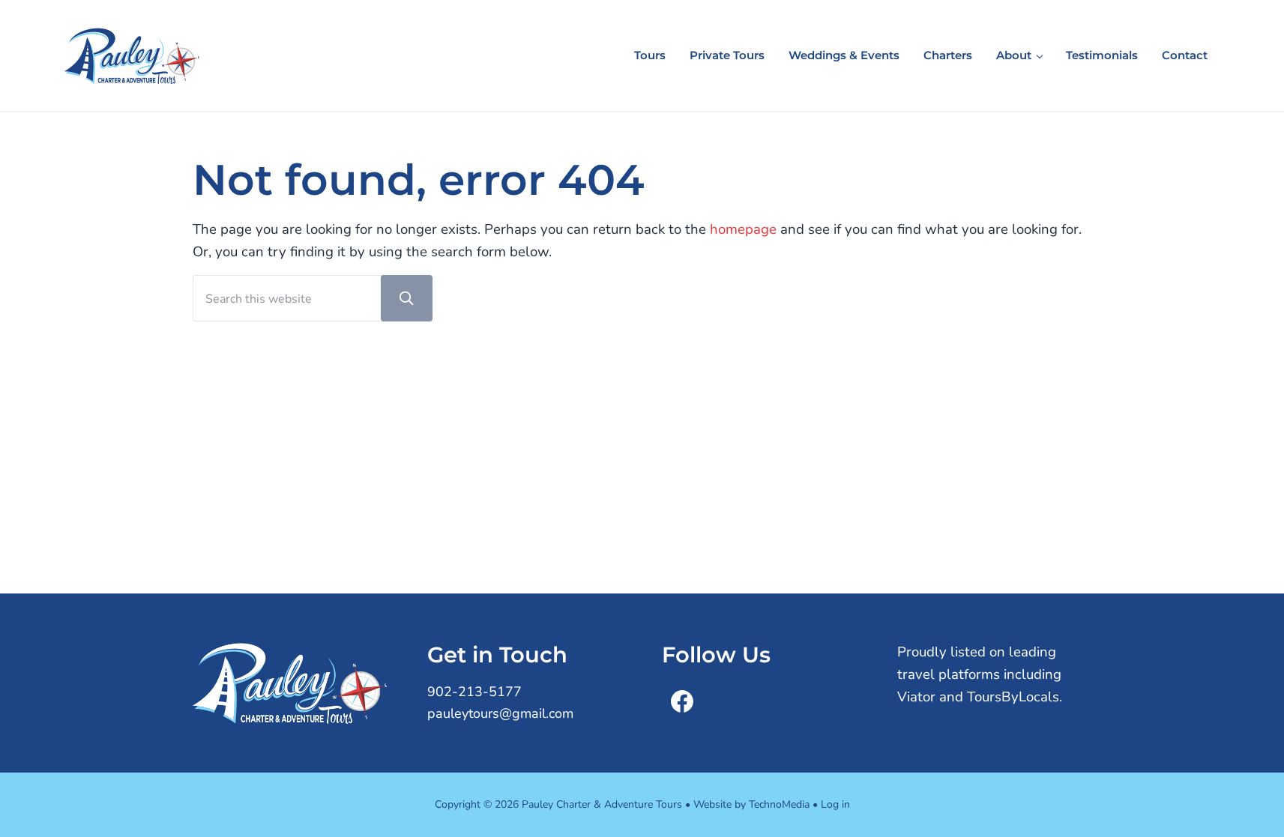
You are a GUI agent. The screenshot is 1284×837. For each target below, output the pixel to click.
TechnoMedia (779, 804)
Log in (835, 804)
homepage (743, 229)
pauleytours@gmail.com (500, 713)
